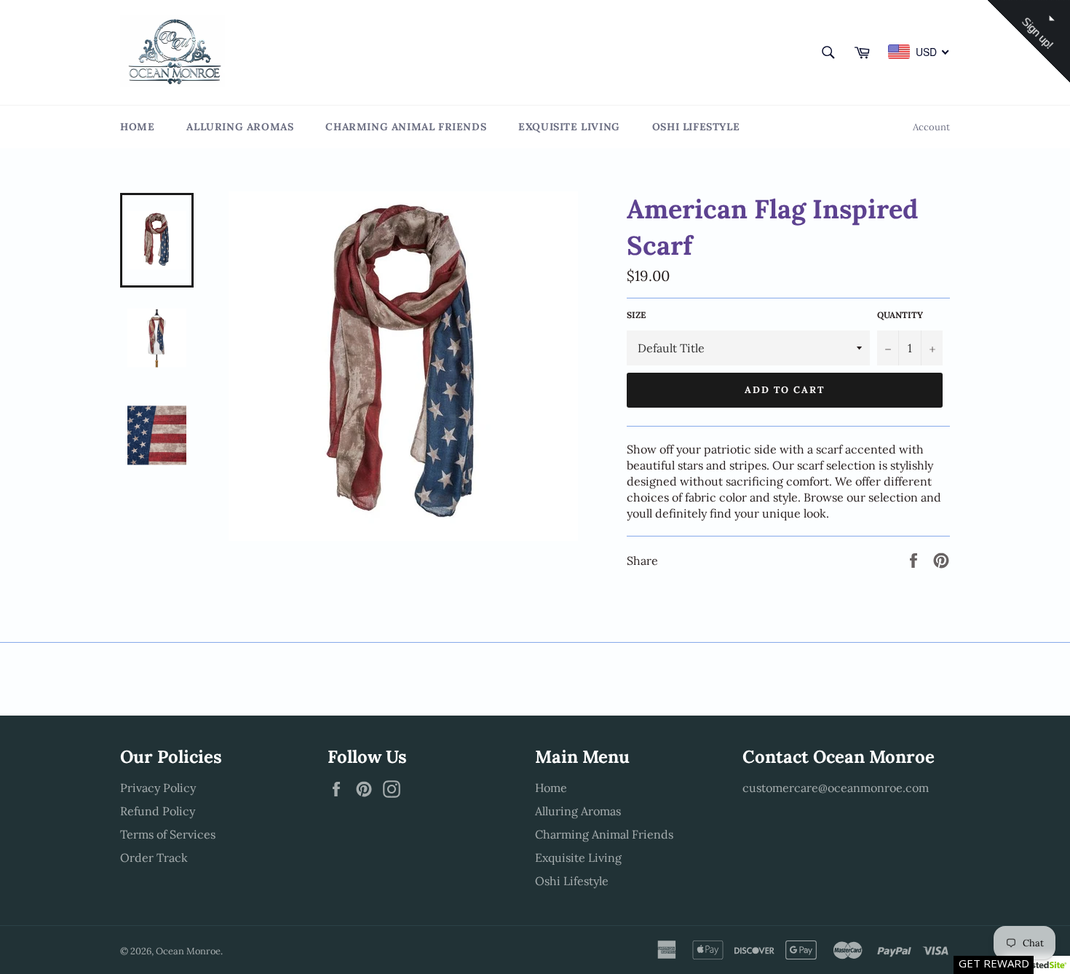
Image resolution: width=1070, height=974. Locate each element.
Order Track (154, 857)
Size (636, 314)
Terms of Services (167, 834)
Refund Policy (157, 811)
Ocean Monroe (188, 951)
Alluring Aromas (239, 126)
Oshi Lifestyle (696, 126)
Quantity (900, 314)
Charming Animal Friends (405, 126)
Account (931, 127)
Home (137, 126)
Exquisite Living (569, 126)
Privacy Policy (158, 787)
